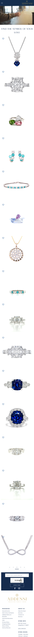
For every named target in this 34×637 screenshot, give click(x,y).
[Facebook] (15, 588)
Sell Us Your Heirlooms (8, 612)
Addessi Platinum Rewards (6, 615)
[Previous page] (9, 567)
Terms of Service (6, 627)
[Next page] (24, 567)
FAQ (3, 620)
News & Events (6, 611)
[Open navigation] (2, 3)
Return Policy (5, 626)
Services (20, 612)
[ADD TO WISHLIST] (3, 38)
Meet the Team (22, 611)
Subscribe (17, 585)
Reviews (20, 616)
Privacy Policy (5, 622)
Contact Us (21, 614)
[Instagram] (19, 588)
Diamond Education (7, 618)
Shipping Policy (6, 624)
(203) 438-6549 (22, 628)
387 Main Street (22, 623)
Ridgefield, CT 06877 (23, 625)
